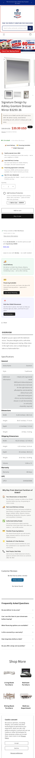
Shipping (3, 131)
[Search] (30, 28)
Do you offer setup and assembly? (13, 646)
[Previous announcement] (3, 2)
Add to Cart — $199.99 (17, 202)
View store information (11, 236)
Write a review (17, 580)
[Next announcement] (31, 2)
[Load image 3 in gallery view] (26, 95)
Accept (16, 743)
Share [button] (5, 323)
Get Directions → (9, 314)
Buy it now (17, 216)
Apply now (6, 247)
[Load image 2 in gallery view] (17, 95)
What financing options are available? (15, 625)
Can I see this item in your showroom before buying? (15, 617)
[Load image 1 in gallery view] (9, 95)
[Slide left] (2, 95)
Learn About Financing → (11, 292)
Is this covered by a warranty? (12, 632)
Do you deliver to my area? (11, 610)
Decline (16, 748)
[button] (4, 34)
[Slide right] (33, 95)
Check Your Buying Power (10, 51)
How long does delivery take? (12, 639)
